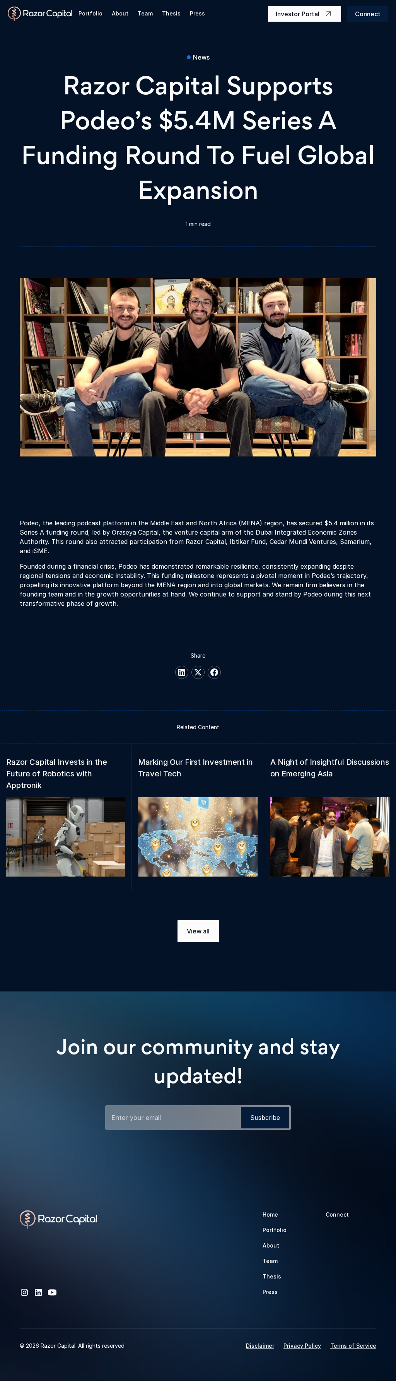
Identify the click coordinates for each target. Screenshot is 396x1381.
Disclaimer (260, 1345)
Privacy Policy (302, 1345)
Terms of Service (353, 1345)
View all (198, 931)
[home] (40, 14)
